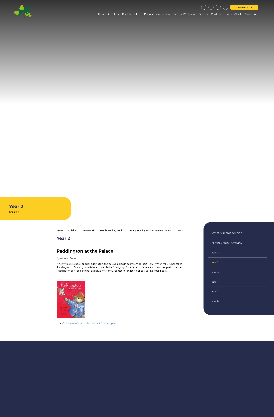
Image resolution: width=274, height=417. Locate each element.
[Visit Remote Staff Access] (203, 7)
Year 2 (179, 230)
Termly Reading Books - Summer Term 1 (150, 230)
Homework (88, 230)
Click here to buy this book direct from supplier (89, 323)
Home (60, 230)
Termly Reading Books (112, 230)
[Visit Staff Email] (211, 7)
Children (72, 230)
